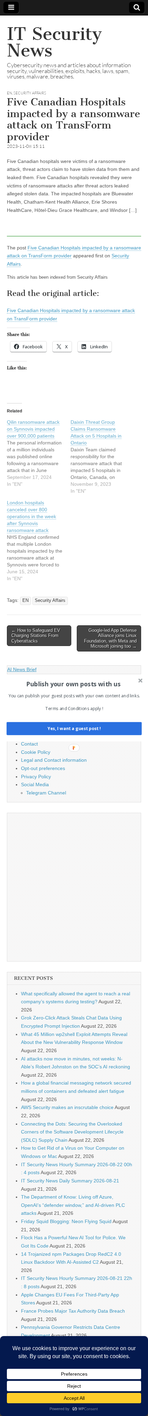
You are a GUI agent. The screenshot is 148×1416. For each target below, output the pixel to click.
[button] (73, 683)
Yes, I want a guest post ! (74, 728)
